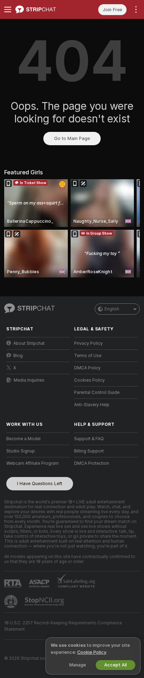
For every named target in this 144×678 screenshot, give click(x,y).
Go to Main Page (72, 138)
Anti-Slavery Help (91, 404)
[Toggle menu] (7, 9)
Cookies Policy (89, 380)
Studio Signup (20, 451)
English (112, 309)
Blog (18, 355)
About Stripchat (29, 343)
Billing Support (89, 451)
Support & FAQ (89, 438)
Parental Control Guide (97, 392)
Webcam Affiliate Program (32, 463)
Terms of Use (87, 355)
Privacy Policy (88, 343)
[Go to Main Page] (43, 9)
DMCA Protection (91, 463)
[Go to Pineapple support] (11, 601)
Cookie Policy (91, 652)
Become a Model (23, 438)
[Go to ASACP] (40, 584)
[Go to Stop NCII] (45, 601)
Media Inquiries (29, 380)
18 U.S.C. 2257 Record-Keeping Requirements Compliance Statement (63, 626)
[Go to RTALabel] (13, 583)
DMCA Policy (87, 367)
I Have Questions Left (39, 483)
